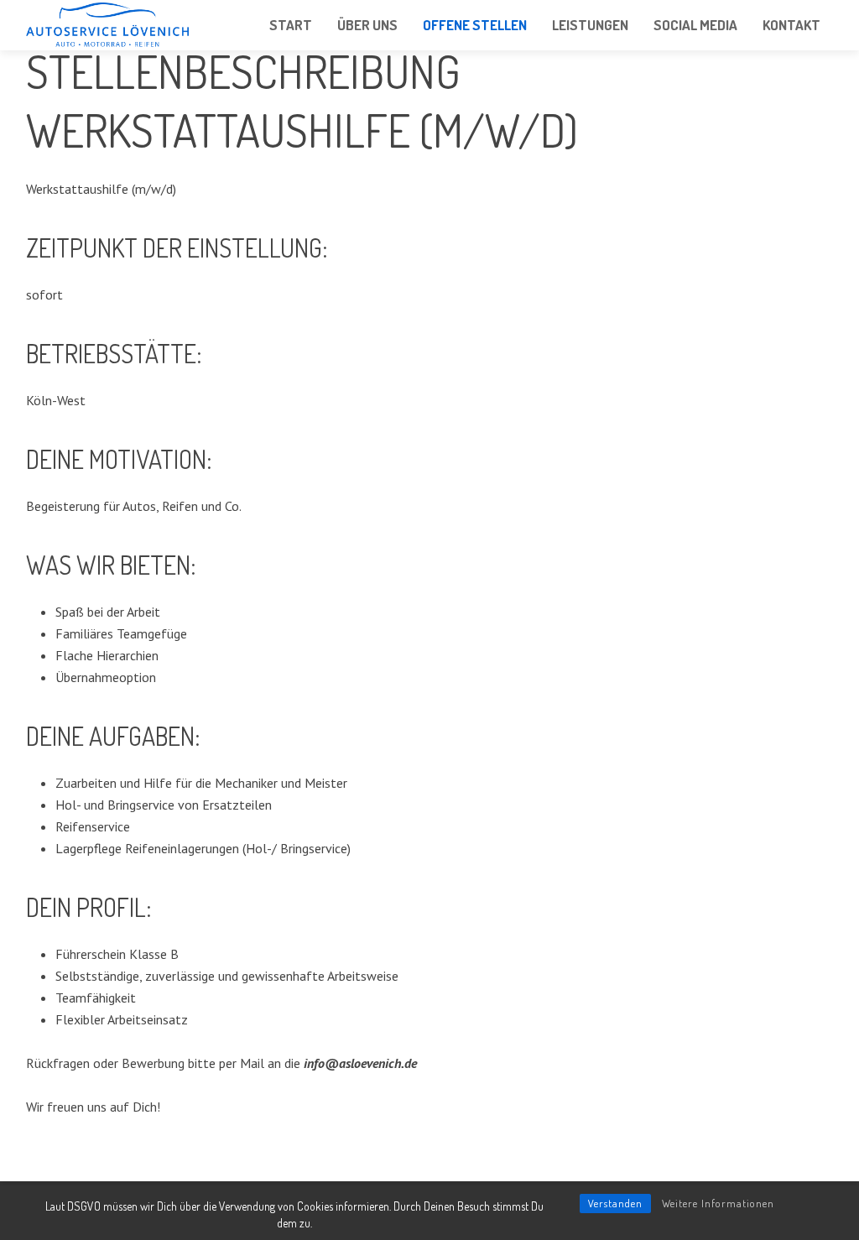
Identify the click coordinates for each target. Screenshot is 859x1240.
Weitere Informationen (718, 1203)
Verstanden (615, 1203)
